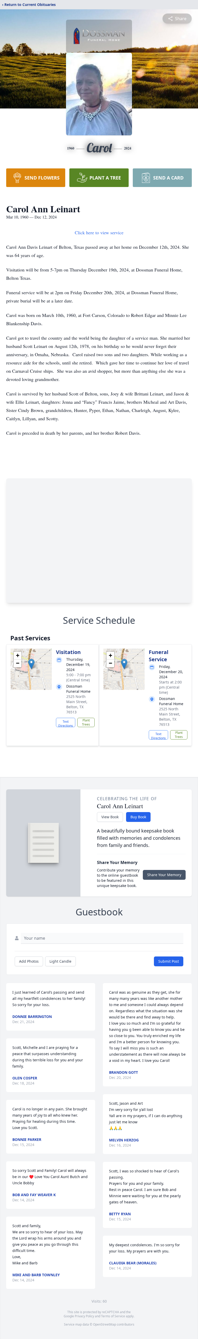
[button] (31, 664)
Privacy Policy (84, 1316)
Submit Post (168, 961)
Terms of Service (113, 1316)
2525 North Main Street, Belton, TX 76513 (76, 704)
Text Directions (65, 723)
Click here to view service (99, 232)
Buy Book (138, 816)
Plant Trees (86, 722)
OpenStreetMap (104, 1324)
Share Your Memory (164, 874)
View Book (110, 816)
